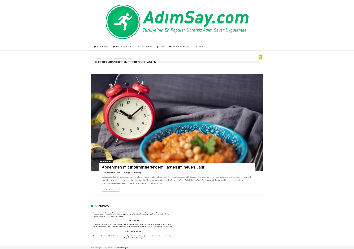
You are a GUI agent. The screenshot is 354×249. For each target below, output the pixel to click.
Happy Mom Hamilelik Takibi (102, 236)
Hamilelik (148, 236)
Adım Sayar (126, 214)
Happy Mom (127, 238)
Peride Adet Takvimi (119, 236)
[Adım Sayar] (177, 4)
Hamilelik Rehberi (158, 236)
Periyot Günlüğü (137, 238)
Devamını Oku (110, 189)
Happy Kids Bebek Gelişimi (135, 236)
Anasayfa (98, 59)
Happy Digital (122, 248)
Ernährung (106, 162)
